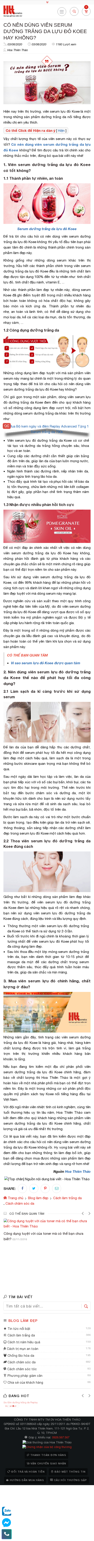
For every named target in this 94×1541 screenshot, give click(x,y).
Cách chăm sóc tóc (21, 1369)
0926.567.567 (60, 1437)
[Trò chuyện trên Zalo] (6, 1511)
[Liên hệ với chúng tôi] (6, 1534)
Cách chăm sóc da (21, 1362)
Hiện (61, 130)
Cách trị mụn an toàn (22, 1349)
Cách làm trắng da (21, 1335)
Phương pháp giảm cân (24, 1376)
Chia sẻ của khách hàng (25, 1382)
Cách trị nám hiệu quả (23, 1342)
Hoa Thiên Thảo (17, 50)
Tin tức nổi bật (18, 1329)
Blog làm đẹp (23, 1320)
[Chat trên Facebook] (6, 1522)
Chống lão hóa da (20, 1355)
